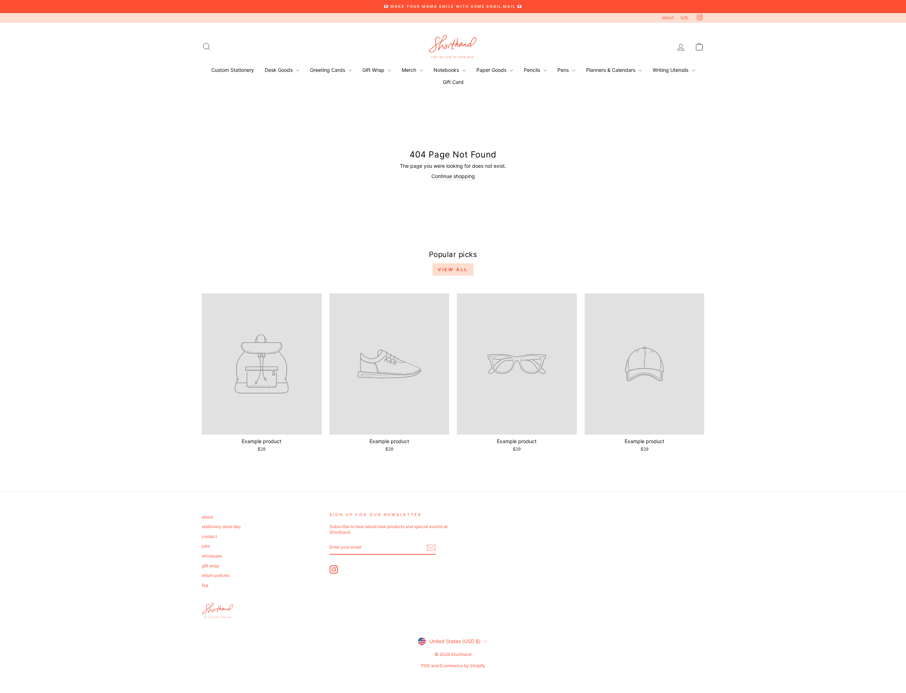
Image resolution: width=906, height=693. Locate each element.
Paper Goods (492, 70)
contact (209, 536)
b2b (684, 17)
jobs (206, 546)
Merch (410, 70)
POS (425, 665)
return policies (216, 575)
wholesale (212, 556)
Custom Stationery (232, 70)
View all (453, 269)
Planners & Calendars (611, 70)
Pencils (532, 70)
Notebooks (447, 70)
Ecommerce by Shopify (462, 665)
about (667, 17)
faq (205, 585)
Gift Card (453, 82)
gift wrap (210, 565)
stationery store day (221, 526)
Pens (563, 70)
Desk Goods (279, 70)
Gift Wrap (374, 70)
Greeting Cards (328, 70)
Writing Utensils (671, 70)
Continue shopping (453, 176)
